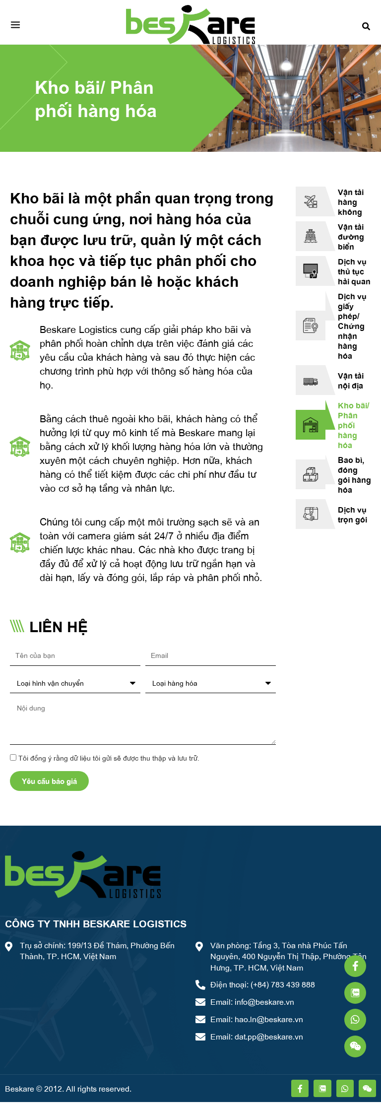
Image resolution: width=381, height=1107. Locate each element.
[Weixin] (355, 1046)
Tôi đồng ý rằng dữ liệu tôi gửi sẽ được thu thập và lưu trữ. (108, 758)
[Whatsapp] (355, 1020)
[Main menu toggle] (15, 24)
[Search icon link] (366, 24)
